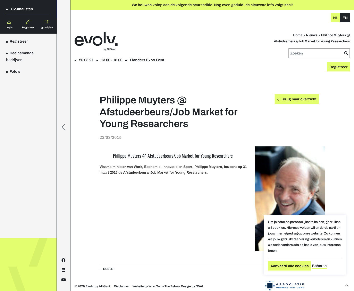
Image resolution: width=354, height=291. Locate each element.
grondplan (47, 27)
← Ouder (106, 269)
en (345, 18)
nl (335, 18)
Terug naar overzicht (299, 99)
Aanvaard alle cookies (289, 266)
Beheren (319, 266)
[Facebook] (63, 260)
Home (297, 35)
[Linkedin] (63, 270)
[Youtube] (63, 280)
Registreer (28, 27)
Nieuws (311, 35)
